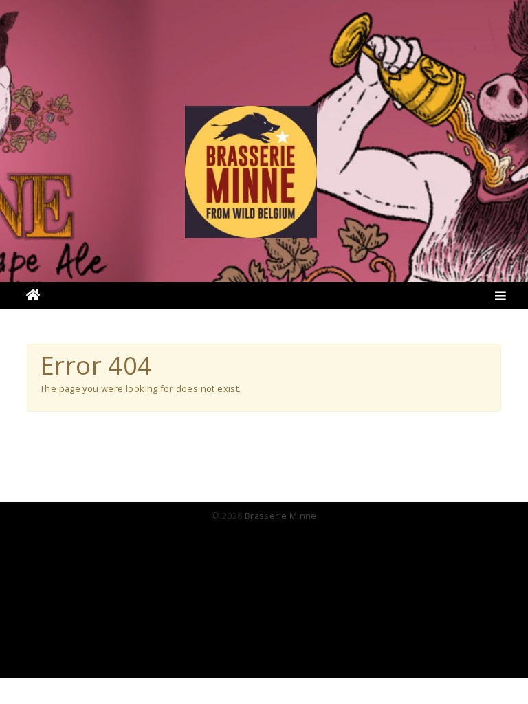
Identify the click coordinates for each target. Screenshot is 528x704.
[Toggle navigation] (500, 299)
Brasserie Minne (281, 515)
